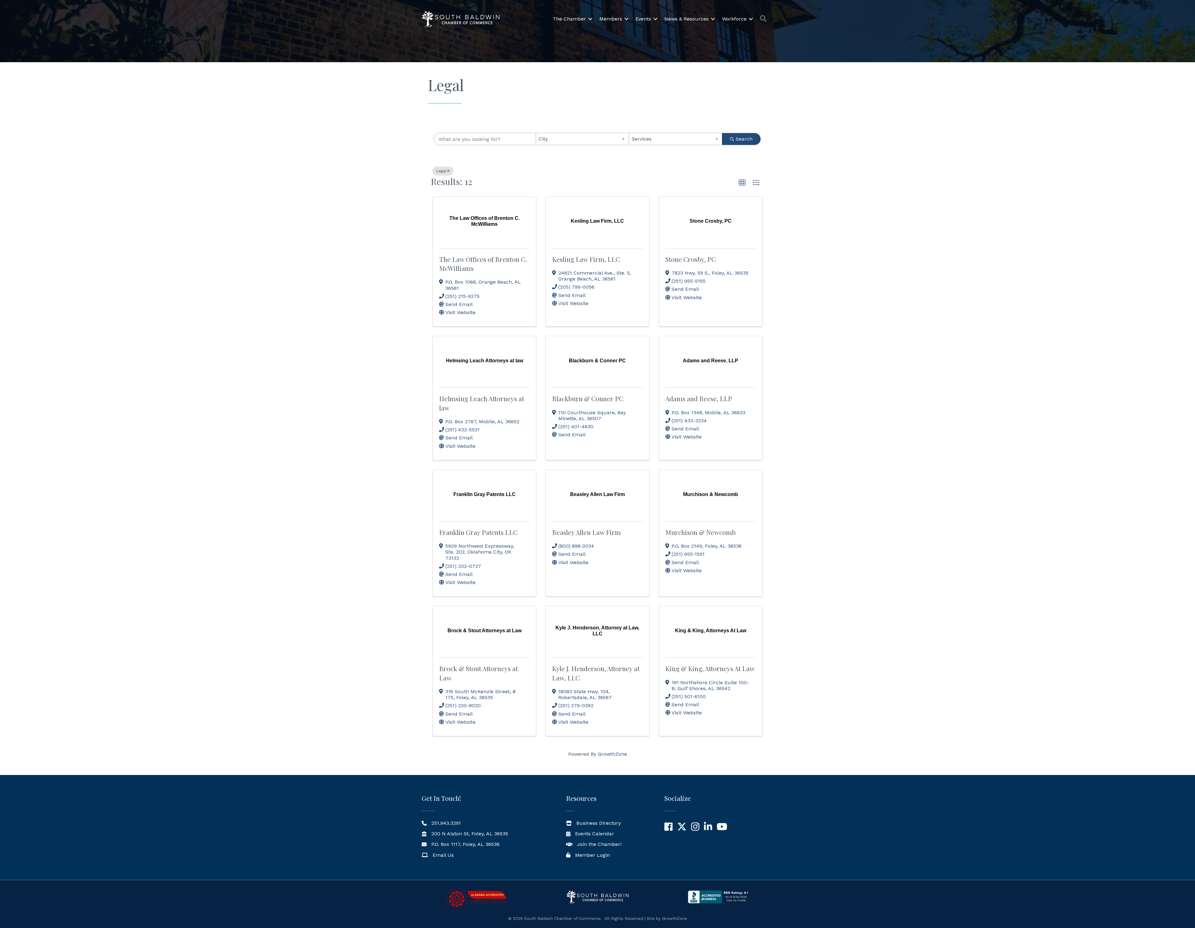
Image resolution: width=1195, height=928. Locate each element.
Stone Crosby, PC (690, 259)
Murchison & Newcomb (700, 532)
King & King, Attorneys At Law (710, 668)
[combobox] (582, 139)
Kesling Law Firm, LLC (586, 259)
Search (744, 139)
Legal (441, 171)
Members (610, 19)
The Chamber (569, 19)
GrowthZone (612, 754)
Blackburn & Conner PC (587, 398)
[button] (742, 183)
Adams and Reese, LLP (698, 398)
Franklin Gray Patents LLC (478, 532)
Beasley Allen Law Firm (586, 532)
